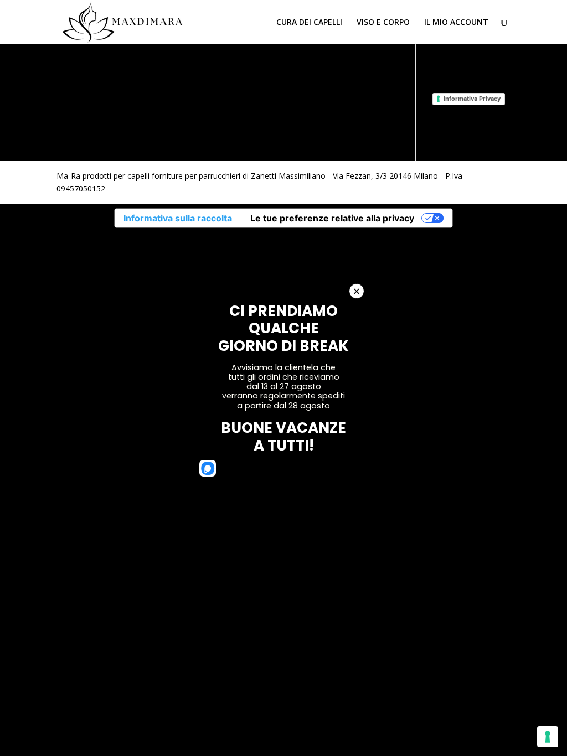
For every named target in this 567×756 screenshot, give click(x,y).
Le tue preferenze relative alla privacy (332, 218)
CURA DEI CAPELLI (309, 22)
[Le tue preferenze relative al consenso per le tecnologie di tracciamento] (547, 736)
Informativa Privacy (472, 98)
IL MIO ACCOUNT (456, 22)
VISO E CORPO (383, 22)
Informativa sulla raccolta (177, 218)
